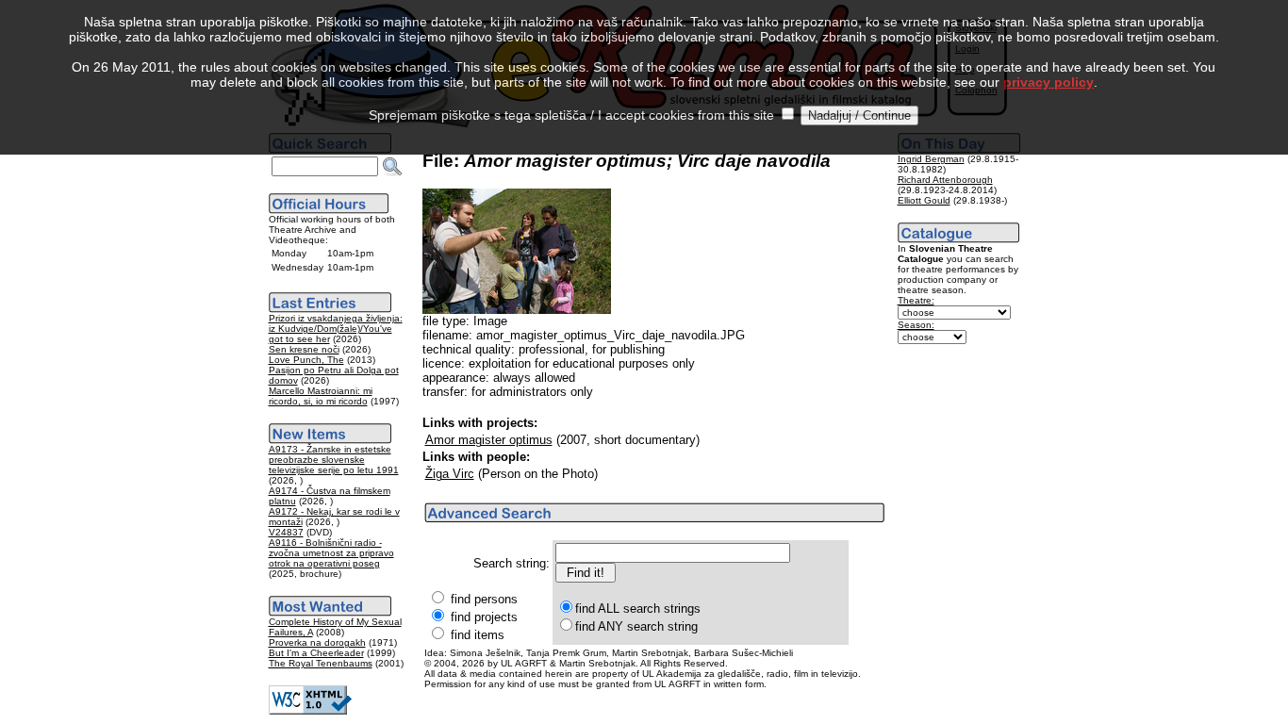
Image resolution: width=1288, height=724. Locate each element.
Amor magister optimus (489, 440)
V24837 (286, 532)
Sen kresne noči (304, 349)
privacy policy (1048, 82)
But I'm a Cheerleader (316, 653)
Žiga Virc (449, 474)
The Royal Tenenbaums (320, 663)
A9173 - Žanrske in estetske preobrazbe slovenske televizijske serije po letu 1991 (334, 459)
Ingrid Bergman (931, 159)
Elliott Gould (924, 200)
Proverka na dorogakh (317, 642)
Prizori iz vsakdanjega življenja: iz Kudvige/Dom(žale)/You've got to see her (336, 328)
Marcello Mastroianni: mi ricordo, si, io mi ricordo (320, 396)
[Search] (392, 166)
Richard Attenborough (945, 179)
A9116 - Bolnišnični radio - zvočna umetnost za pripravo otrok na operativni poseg (331, 552)
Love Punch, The (306, 359)
